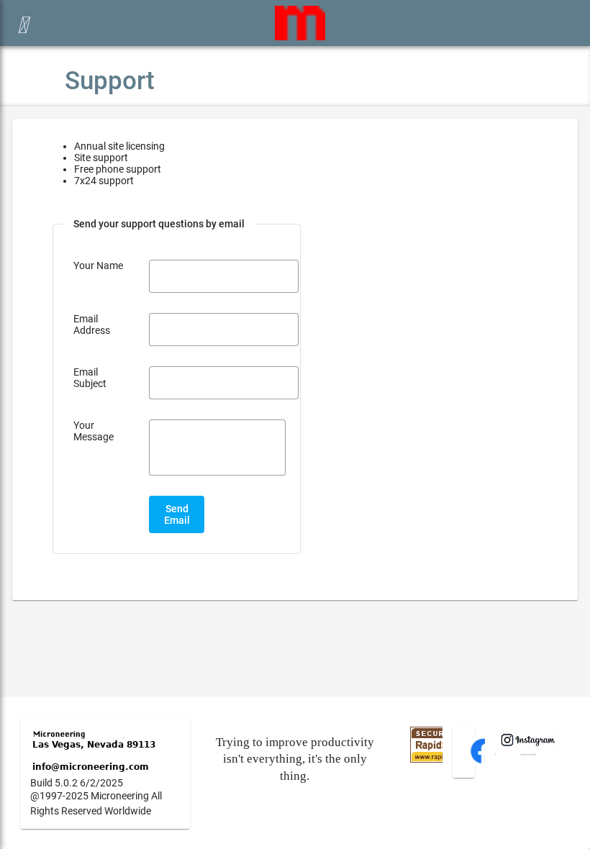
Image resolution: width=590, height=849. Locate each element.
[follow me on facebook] (483, 762)
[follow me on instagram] (528, 752)
